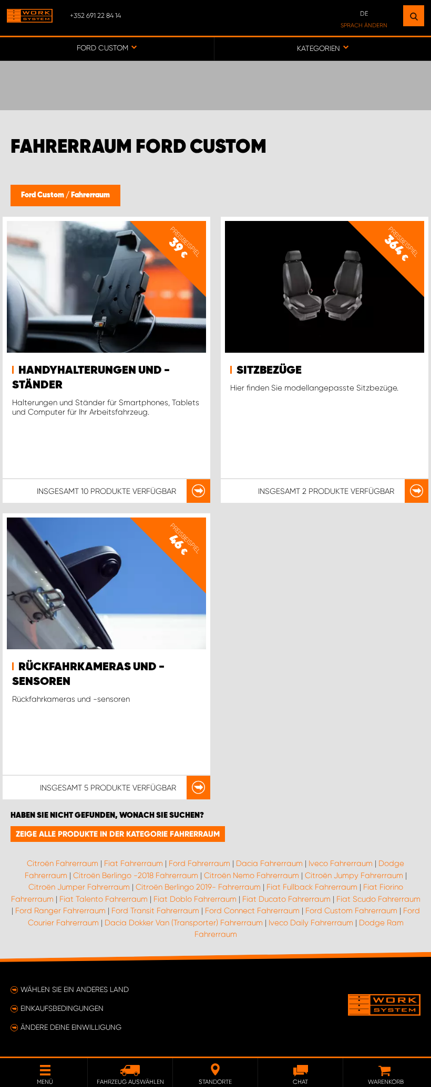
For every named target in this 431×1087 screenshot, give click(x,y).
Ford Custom (43, 195)
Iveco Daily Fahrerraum (311, 922)
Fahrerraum (90, 195)
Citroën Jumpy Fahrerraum (354, 875)
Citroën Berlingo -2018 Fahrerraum (135, 875)
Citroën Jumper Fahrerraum (79, 887)
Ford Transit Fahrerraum (155, 910)
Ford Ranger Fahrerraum (60, 910)
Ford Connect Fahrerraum (252, 910)
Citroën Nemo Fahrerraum (251, 875)
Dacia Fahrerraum (269, 863)
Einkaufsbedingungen (62, 1008)
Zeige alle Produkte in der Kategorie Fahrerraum (118, 834)
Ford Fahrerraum (199, 863)
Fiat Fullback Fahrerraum (311, 887)
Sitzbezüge (269, 370)
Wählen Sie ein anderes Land (74, 989)
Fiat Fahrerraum (133, 863)
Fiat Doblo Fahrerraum (195, 899)
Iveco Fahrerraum (341, 863)
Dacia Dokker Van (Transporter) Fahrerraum (184, 922)
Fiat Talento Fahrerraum (103, 899)
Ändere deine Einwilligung (70, 1027)
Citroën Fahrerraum (62, 863)
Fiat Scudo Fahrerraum (378, 899)
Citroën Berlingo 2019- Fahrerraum (198, 887)
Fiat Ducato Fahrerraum (286, 899)
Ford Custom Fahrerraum (351, 910)
